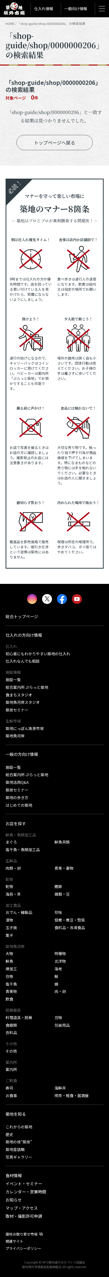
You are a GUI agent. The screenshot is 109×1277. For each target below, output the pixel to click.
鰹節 (58, 886)
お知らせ (14, 1200)
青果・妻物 (64, 868)
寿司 (9, 1088)
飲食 (9, 999)
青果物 (11, 991)
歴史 (9, 1134)
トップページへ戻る (54, 142)
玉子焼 (11, 927)
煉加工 (11, 968)
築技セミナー (17, 709)
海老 (58, 968)
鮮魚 (9, 961)
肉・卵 (60, 991)
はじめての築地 (19, 805)
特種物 (60, 953)
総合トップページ (22, 616)
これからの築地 (19, 1126)
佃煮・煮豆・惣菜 (70, 920)
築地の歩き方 (17, 797)
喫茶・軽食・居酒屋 (72, 1095)
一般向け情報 (75, 8)
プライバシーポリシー (23, 1248)
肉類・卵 (13, 868)
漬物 (9, 920)
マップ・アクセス (22, 1208)
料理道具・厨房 (19, 1017)
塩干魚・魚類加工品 (23, 849)
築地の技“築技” (19, 1141)
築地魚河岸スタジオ (23, 702)
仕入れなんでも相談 (23, 661)
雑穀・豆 (62, 894)
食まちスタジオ (19, 694)
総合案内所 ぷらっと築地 (27, 687)
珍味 (58, 912)
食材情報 (14, 1175)
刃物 (58, 1017)
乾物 (9, 886)
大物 (9, 953)
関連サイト (14, 1241)
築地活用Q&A (17, 782)
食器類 (11, 1025)
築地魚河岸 (15, 735)
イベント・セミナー (24, 1183)
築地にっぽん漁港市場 (25, 728)
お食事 (11, 1095)
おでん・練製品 (19, 912)
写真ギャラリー (19, 1157)
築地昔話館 (15, 1149)
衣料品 (11, 1032)
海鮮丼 (60, 1088)
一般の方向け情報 (22, 754)
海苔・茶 (13, 894)
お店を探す (16, 823)
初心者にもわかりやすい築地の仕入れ (38, 653)
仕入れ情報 (43, 8)
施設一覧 (13, 679)
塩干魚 (11, 984)
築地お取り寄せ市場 (22, 1234)
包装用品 (62, 1025)
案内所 (11, 1069)
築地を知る (16, 1114)
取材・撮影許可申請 (24, 1216)
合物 (9, 976)
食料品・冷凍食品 (70, 927)
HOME (10, 23)
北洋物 (60, 961)
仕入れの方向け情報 (24, 635)
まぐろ (11, 842)
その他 (11, 1051)
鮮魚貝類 (62, 842)
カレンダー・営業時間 (26, 1192)
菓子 (9, 935)
